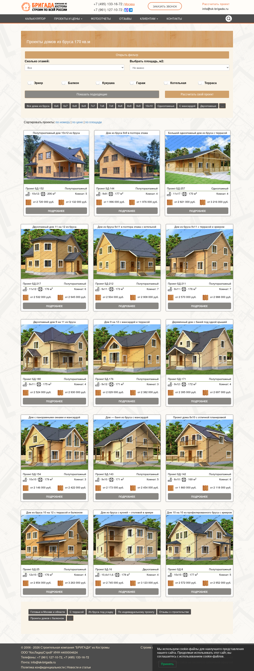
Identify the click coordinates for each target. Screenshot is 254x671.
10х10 (149, 106)
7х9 (111, 106)
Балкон (73, 83)
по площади (93, 122)
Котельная (178, 83)
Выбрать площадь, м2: (147, 61)
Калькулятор (35, 18)
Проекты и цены (67, 18)
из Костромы (101, 647)
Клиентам (148, 18)
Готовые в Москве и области (47, 612)
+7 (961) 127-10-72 (108, 9)
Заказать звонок (165, 6)
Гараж (140, 83)
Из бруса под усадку (101, 612)
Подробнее (56, 211)
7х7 (93, 106)
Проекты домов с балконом (47, 618)
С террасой (77, 612)
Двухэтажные (208, 106)
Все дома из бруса (38, 106)
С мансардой (187, 106)
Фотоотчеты (101, 18)
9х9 (138, 106)
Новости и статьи (79, 667)
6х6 (56, 106)
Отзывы (125, 18)
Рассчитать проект (216, 4)
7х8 (102, 106)
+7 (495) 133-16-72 (108, 3)
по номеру (63, 122)
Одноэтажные (165, 106)
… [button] (222, 106)
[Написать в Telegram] (131, 9)
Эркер (38, 83)
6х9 (84, 106)
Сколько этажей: (37, 61)
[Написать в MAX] (126, 9)
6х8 (75, 106)
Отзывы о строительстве (174, 612)
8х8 (120, 106)
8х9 (129, 106)
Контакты (174, 18)
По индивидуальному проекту (136, 612)
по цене (77, 122)
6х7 (65, 106)
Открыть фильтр (127, 55)
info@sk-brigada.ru (215, 9)
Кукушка (108, 83)
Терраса (211, 83)
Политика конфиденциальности (43, 667)
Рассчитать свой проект (197, 94)
